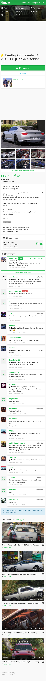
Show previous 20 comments (23, 272)
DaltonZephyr (14, 372)
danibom (12, 325)
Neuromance (13, 500)
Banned (25, 291)
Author (20, 258)
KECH (11, 301)
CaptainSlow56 (14, 360)
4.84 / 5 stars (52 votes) (7, 181)
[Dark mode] (40, 2)
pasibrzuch (13, 409)
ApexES (12, 477)
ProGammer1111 (15, 338)
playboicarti (13, 399)
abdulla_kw (18, 79)
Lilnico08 (12, 457)
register (27, 510)
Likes (18, 177)
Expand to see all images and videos (23, 170)
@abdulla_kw (14, 279)
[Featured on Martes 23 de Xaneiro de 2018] (2, 55)
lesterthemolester (15, 291)
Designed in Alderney (8, 672)
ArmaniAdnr (13, 384)
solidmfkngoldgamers (17, 443)
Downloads (8, 177)
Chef (10, 313)
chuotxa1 (12, 490)
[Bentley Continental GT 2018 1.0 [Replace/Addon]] (23, 134)
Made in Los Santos (7, 675)
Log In (20, 510)
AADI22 (11, 431)
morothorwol (13, 277)
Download (24, 68)
